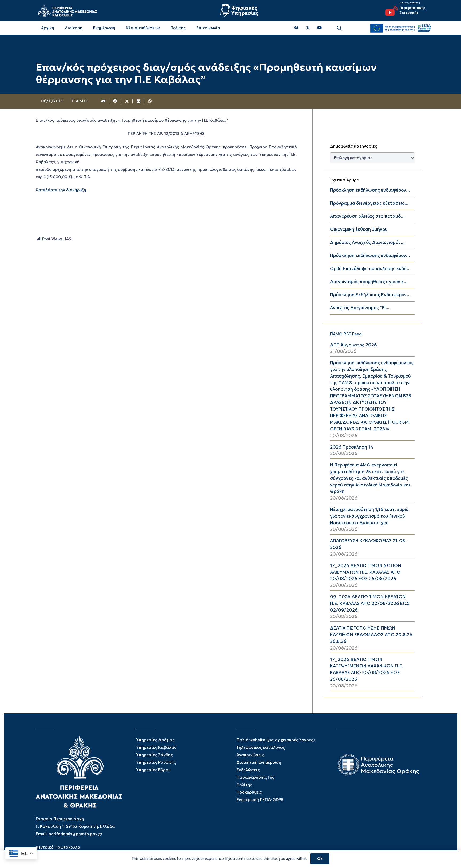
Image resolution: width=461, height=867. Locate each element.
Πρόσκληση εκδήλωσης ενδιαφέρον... (370, 190)
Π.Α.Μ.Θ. (80, 101)
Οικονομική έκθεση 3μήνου (359, 229)
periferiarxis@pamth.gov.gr (75, 833)
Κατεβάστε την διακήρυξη (61, 190)
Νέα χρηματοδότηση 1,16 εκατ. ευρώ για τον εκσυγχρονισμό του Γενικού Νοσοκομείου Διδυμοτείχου (369, 516)
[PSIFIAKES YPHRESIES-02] (240, 10)
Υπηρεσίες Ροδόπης (156, 762)
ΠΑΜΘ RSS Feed (346, 333)
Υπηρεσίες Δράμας (155, 739)
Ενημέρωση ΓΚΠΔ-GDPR (260, 799)
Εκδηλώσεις (248, 769)
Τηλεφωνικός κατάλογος (260, 747)
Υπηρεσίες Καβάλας (156, 747)
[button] (339, 28)
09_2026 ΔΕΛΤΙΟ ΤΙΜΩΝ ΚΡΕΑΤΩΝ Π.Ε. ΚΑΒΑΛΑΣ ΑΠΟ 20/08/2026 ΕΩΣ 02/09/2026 (370, 603)
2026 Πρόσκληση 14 (351, 447)
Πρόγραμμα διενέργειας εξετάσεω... (369, 203)
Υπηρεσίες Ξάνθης (154, 754)
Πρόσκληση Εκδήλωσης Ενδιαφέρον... (370, 295)
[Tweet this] (127, 101)
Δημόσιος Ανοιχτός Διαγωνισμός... (367, 242)
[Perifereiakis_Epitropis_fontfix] (403, 10)
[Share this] (115, 101)
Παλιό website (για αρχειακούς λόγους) (275, 739)
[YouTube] (319, 28)
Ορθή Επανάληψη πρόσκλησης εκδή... (370, 268)
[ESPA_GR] (400, 28)
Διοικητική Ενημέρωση (258, 762)
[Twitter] (308, 28)
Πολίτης (244, 784)
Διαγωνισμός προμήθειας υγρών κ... (369, 281)
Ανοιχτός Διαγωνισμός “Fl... (360, 308)
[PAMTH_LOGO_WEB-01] (67, 10)
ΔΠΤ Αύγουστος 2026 (353, 345)
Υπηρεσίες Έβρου (153, 769)
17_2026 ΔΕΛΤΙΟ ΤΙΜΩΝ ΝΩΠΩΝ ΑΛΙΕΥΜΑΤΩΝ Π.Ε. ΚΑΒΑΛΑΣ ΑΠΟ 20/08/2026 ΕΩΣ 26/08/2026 (365, 572)
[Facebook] (296, 28)
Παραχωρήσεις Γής (255, 777)
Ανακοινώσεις (250, 754)
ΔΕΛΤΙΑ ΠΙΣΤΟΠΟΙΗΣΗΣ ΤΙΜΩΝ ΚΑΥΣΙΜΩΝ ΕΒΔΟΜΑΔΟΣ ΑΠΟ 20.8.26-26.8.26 (372, 634)
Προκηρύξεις (249, 792)
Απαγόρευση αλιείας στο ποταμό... (367, 216)
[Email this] (104, 101)
